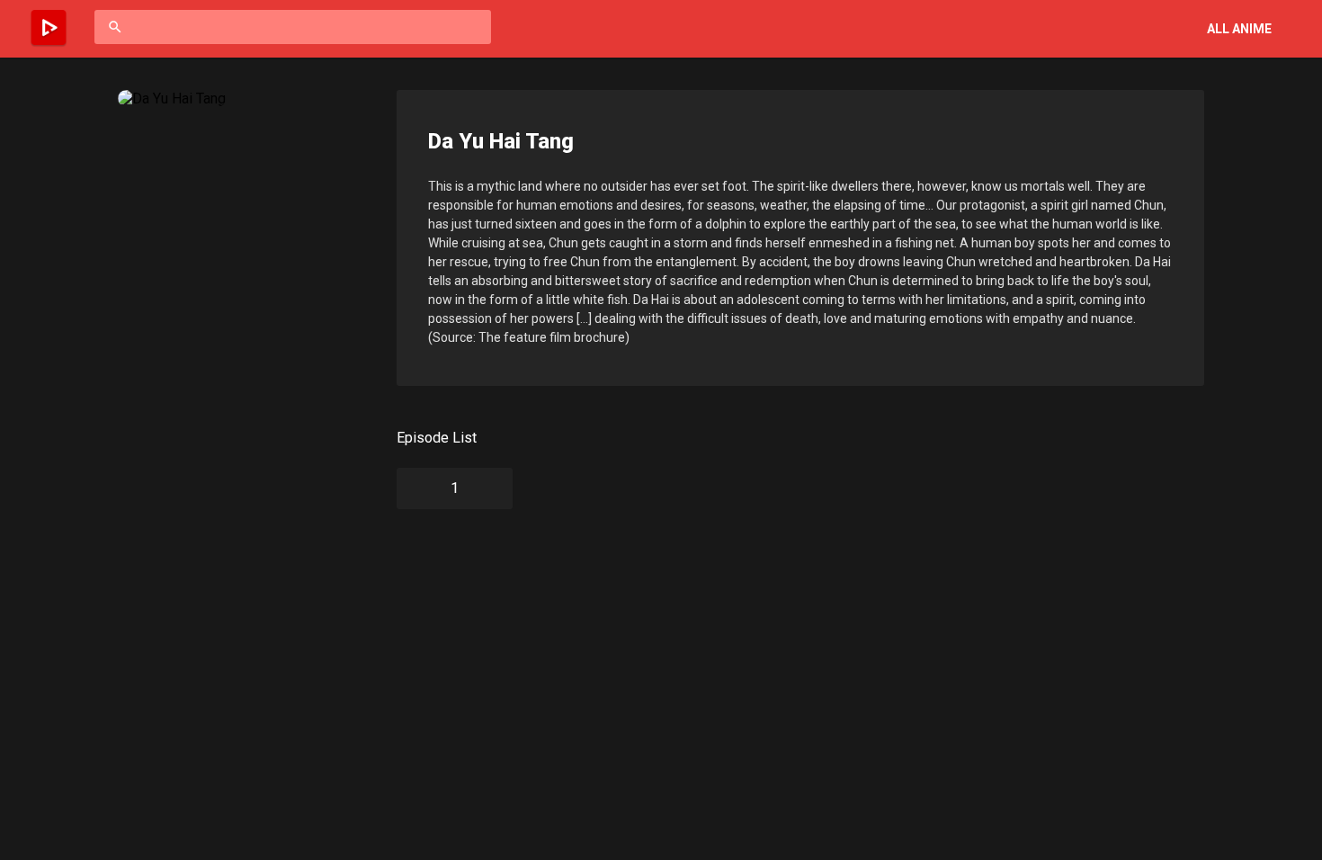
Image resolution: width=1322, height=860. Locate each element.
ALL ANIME (1239, 29)
